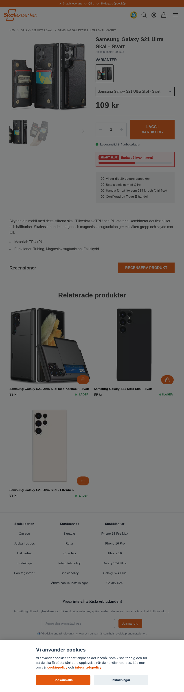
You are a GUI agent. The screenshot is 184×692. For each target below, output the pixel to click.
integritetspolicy (88, 667)
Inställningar (121, 680)
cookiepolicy (57, 667)
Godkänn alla (63, 680)
